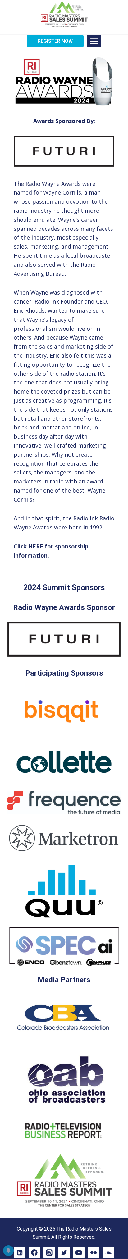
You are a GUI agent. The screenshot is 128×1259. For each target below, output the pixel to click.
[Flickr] (93, 1252)
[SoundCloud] (108, 1252)
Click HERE (28, 546)
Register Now (55, 41)
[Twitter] (63, 1252)
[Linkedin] (19, 1252)
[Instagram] (49, 1252)
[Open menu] (94, 41)
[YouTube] (78, 1252)
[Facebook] (34, 1252)
